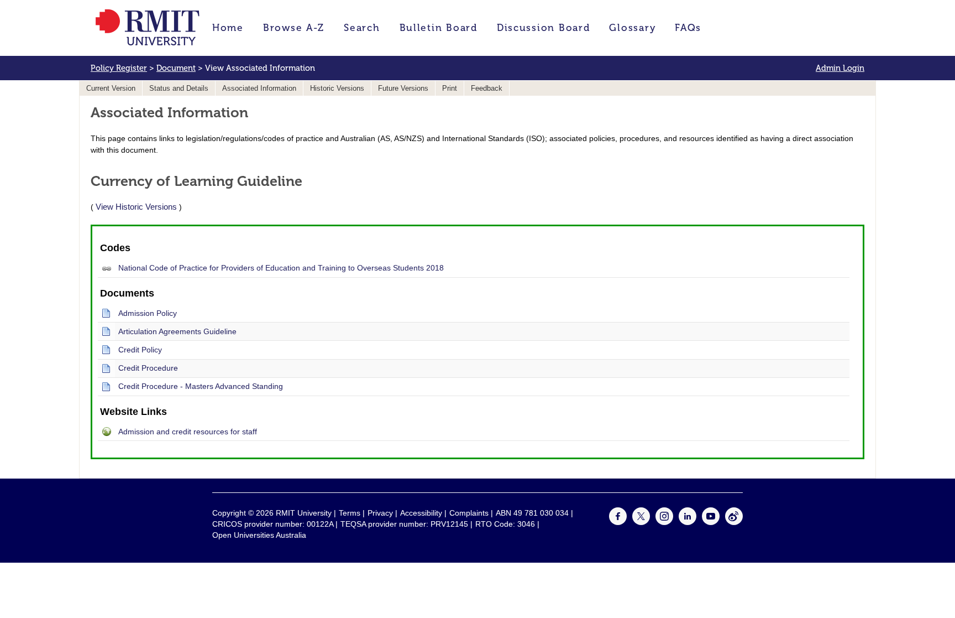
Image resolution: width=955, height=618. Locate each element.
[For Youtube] (711, 522)
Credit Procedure (148, 367)
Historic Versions (337, 88)
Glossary (632, 27)
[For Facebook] (618, 522)
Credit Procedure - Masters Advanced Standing (200, 386)
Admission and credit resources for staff (187, 431)
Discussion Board (543, 27)
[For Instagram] (664, 522)
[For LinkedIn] (687, 522)
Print (449, 88)
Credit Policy (140, 349)
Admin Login (840, 68)
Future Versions (403, 88)
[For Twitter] (641, 522)
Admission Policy (147, 313)
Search (362, 27)
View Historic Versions (136, 206)
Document (176, 68)
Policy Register (119, 68)
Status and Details (178, 88)
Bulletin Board (439, 27)
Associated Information (259, 88)
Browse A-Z (293, 27)
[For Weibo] (734, 522)
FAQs (688, 27)
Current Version (110, 88)
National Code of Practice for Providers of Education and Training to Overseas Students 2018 (281, 267)
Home (228, 27)
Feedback (486, 88)
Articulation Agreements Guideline (177, 331)
